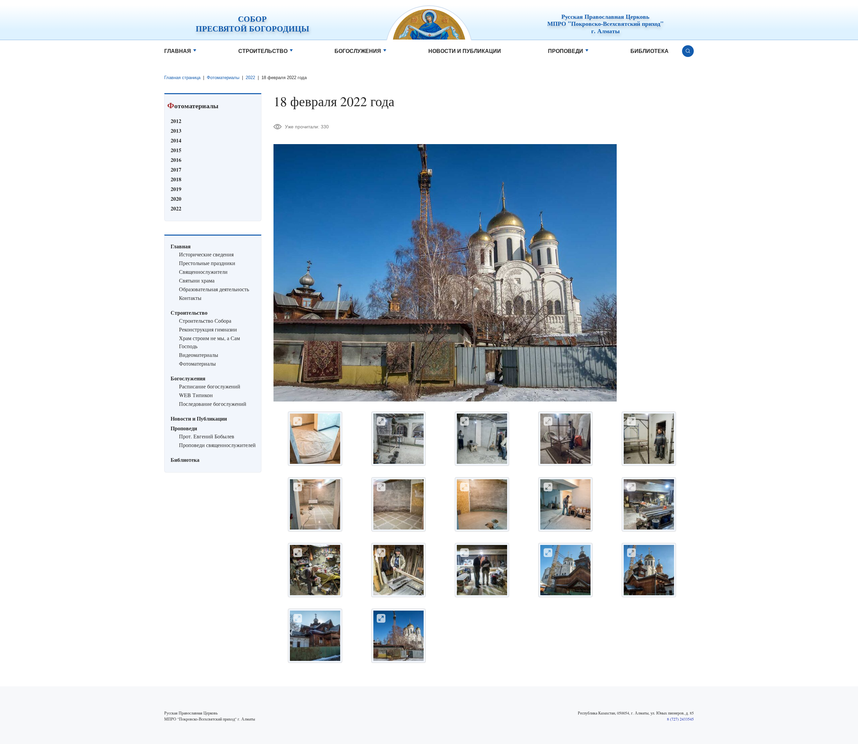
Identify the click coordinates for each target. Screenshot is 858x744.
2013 (176, 130)
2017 (176, 169)
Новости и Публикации (464, 51)
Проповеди (565, 51)
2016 (176, 160)
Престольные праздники (207, 262)
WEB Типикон (196, 394)
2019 (176, 189)
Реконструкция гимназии (208, 329)
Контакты (190, 297)
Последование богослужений (212, 403)
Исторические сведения (206, 254)
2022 (250, 77)
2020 (176, 198)
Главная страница (182, 77)
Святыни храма (196, 280)
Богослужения (357, 51)
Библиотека (649, 51)
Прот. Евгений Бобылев (206, 436)
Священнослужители (203, 271)
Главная (177, 51)
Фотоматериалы (223, 77)
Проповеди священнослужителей (217, 444)
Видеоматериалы (198, 354)
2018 (176, 179)
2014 (176, 140)
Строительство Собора (205, 320)
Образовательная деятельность (214, 289)
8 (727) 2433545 (680, 719)
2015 (176, 150)
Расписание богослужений (209, 386)
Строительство (263, 51)
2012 (176, 121)
